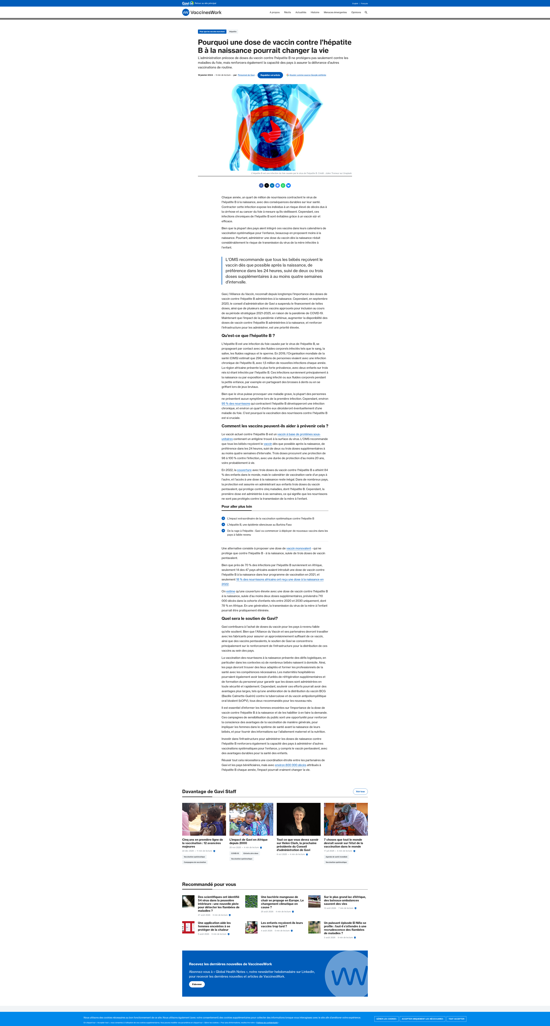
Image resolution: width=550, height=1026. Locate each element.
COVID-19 (235, 853)
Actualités (300, 12)
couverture (244, 470)
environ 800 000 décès (290, 765)
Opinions (356, 12)
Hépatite (232, 32)
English (355, 3)
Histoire (315, 12)
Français (364, 3)
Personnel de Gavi (246, 75)
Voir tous (360, 791)
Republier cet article (270, 75)
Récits (287, 12)
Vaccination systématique (194, 857)
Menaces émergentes (335, 12)
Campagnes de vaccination (195, 862)
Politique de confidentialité (267, 1022)
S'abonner (197, 984)
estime (230, 591)
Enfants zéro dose (250, 853)
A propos (275, 12)
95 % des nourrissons (236, 403)
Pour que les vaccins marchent (212, 32)
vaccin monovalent (298, 548)
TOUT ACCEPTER (456, 1019)
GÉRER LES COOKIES (386, 1019)
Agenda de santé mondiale (336, 857)
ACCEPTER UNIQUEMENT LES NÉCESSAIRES (422, 1019)
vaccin (268, 444)
